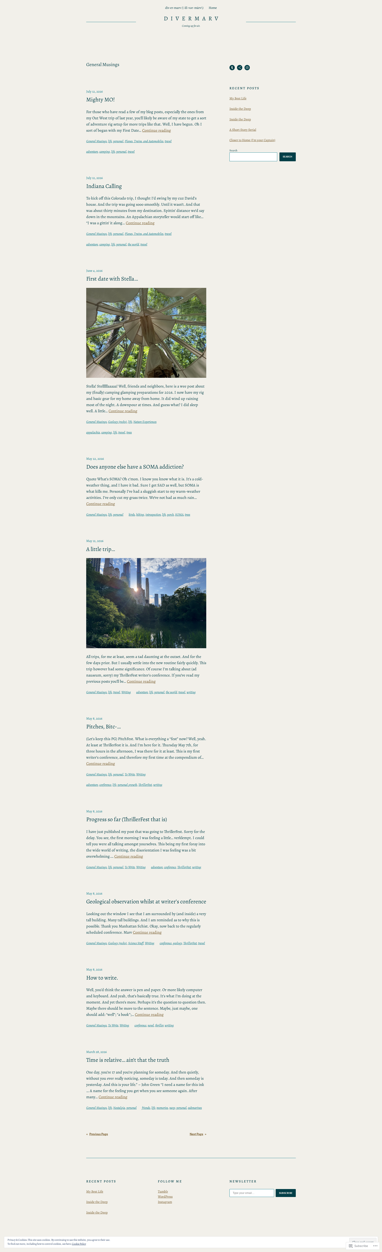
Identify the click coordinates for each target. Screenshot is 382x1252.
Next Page (198, 1134)
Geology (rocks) (117, 422)
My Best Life (237, 98)
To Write (130, 774)
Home (213, 8)
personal (118, 141)
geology (177, 943)
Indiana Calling (104, 186)
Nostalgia (119, 1108)
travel (168, 141)
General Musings (96, 141)
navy (172, 1108)
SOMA (179, 514)
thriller (159, 1025)
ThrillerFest (145, 785)
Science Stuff (135, 943)
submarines (195, 1108)
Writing (126, 692)
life (110, 141)
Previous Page (97, 1134)
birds (132, 514)
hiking (140, 514)
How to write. (102, 978)
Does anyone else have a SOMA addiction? (135, 467)
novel (151, 1025)
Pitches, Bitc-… (103, 726)
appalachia (93, 432)
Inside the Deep (240, 108)
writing (191, 692)
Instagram (165, 1202)
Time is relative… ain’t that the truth (127, 1060)
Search (233, 150)
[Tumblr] (232, 67)
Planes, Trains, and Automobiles (144, 141)
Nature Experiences (145, 422)
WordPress (165, 1196)
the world (133, 244)
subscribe (286, 1193)
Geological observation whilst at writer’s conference (146, 901)
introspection (153, 514)
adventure (92, 151)
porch (170, 514)
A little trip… (100, 549)
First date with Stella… (112, 279)
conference (105, 785)
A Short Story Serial (242, 129)
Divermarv (192, 18)
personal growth (127, 785)
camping (104, 151)
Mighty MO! (100, 99)
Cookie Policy (79, 1244)
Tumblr (163, 1191)
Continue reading (156, 130)
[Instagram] (247, 67)
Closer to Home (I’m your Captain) (252, 140)
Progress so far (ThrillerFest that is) (126, 819)
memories (162, 1108)
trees (129, 432)
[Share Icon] (239, 67)
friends (146, 1108)
